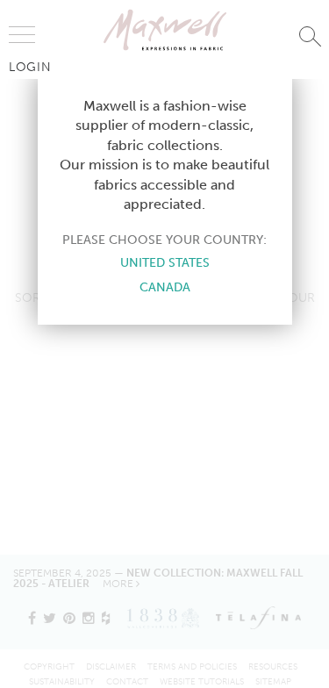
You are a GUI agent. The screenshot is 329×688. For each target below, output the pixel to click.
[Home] (165, 30)
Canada (164, 287)
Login (30, 67)
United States (165, 262)
